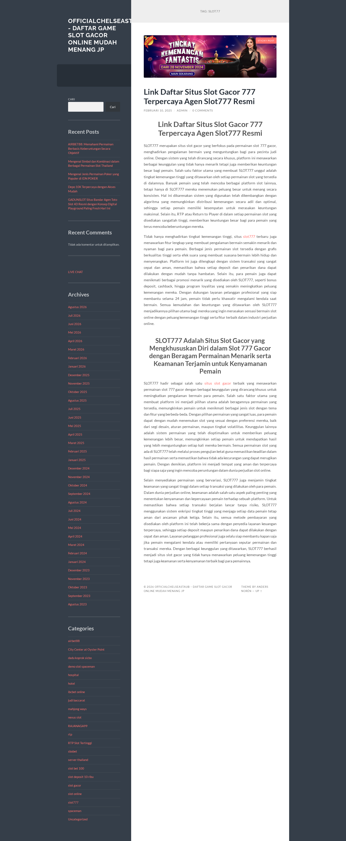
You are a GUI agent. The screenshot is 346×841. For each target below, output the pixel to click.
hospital (73, 675)
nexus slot (74, 717)
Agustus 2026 (77, 307)
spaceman (74, 811)
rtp (70, 734)
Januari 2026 (77, 366)
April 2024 (75, 536)
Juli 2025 (74, 409)
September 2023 (79, 596)
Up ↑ (258, 591)
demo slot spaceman (81, 666)
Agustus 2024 (77, 502)
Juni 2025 (74, 417)
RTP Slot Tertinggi (80, 743)
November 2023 (79, 579)
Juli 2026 (74, 315)
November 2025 (79, 383)
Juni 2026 (74, 324)
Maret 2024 (76, 545)
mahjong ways (77, 709)
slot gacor (74, 785)
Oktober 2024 (77, 485)
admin (182, 110)
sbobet (72, 751)
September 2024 (79, 493)
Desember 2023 (79, 570)
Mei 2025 (74, 426)
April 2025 (75, 434)
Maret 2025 (76, 443)
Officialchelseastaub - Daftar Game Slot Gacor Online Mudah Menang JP (106, 35)
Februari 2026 (77, 358)
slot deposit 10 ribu (81, 777)
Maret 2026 (76, 349)
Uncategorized (78, 819)
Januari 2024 (77, 562)
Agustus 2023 (77, 604)
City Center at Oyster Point (86, 649)
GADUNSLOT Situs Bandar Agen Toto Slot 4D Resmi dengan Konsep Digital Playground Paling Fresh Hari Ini (92, 204)
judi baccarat (76, 700)
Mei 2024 (74, 528)
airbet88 (74, 641)
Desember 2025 (79, 375)
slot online (75, 794)
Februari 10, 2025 (158, 110)
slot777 (73, 802)
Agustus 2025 (77, 400)
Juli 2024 (74, 510)
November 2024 (79, 477)
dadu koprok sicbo (80, 658)
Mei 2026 (74, 332)
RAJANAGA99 (78, 726)
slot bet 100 (76, 768)
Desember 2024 (79, 468)
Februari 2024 (77, 553)
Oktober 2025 (77, 392)
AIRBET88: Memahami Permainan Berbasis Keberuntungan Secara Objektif (90, 148)
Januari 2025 (77, 460)
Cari (71, 99)
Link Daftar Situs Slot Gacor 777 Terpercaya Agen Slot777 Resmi (199, 96)
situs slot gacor (217, 383)
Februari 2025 (77, 451)
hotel (71, 683)
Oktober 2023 (77, 587)
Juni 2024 (74, 519)
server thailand (78, 760)
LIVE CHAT (75, 272)
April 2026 (75, 341)
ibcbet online (76, 692)
